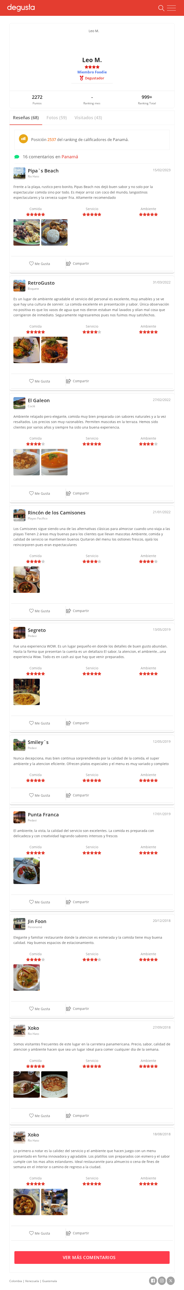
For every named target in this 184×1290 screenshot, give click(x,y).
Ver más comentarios (90, 1257)
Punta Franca (43, 814)
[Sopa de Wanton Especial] (26, 977)
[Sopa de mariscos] (54, 461)
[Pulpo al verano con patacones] (26, 232)
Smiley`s (38, 742)
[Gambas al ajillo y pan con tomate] (54, 1201)
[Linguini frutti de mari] (54, 349)
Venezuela (32, 1281)
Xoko (33, 1028)
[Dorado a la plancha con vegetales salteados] (26, 870)
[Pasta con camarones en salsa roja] (26, 461)
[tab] (26, 118)
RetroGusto (41, 283)
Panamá (70, 156)
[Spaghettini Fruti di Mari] (54, 1084)
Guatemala (49, 1281)
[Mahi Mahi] (26, 349)
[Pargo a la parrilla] (26, 1084)
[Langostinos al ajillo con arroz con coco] (54, 232)
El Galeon (39, 400)
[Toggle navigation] (171, 8)
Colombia (15, 1281)
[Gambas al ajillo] (26, 1201)
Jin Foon (37, 921)
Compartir (81, 263)
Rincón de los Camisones (57, 512)
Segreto (37, 630)
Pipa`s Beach (43, 170)
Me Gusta (42, 264)
